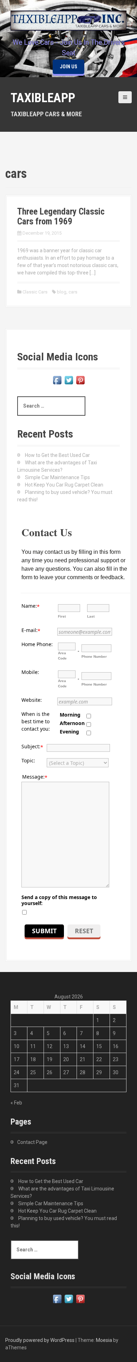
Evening (69, 731)
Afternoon (72, 723)
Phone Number (94, 656)
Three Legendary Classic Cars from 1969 (61, 216)
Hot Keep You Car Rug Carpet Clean (64, 485)
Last (90, 616)
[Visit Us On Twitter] (68, 380)
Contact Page (32, 1142)
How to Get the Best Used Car (57, 455)
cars (72, 292)
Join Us (68, 66)
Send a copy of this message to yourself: (59, 900)
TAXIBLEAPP (43, 98)
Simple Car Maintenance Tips (57, 477)
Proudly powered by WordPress (39, 1340)
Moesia (104, 1340)
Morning (70, 714)
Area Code (62, 655)
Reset (84, 931)
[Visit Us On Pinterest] (80, 380)
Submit (44, 931)
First (62, 616)
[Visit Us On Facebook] (57, 380)
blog (61, 292)
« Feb (16, 1103)
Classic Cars (34, 292)
